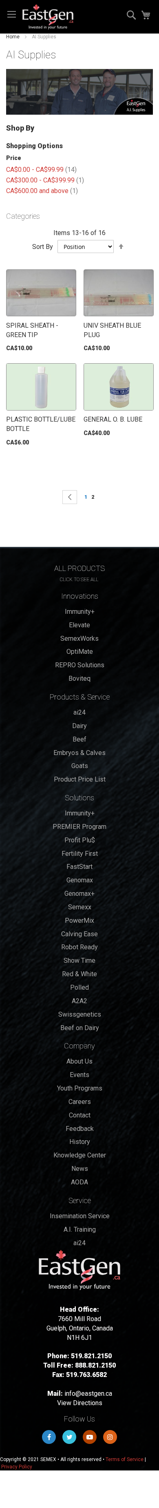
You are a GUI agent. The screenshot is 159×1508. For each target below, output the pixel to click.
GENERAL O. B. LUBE (113, 419)
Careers (79, 1102)
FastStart (79, 867)
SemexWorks (79, 638)
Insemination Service (80, 1216)
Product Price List (80, 779)
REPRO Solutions (79, 665)
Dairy (79, 726)
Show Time (79, 960)
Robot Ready (79, 947)
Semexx (79, 907)
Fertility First (80, 853)
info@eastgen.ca (88, 1393)
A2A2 (79, 1001)
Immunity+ (80, 611)
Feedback (80, 1129)
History (79, 1142)
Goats (79, 766)
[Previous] (69, 497)
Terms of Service (125, 1459)
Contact (80, 1115)
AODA (79, 1182)
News (79, 1169)
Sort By (42, 247)
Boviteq (79, 678)
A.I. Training (80, 1229)
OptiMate (79, 651)
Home (13, 37)
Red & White (79, 974)
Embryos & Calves (79, 753)
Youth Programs (79, 1088)
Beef (79, 739)
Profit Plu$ (79, 840)
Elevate (79, 625)
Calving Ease (79, 934)
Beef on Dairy (79, 1028)
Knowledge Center (79, 1155)
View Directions (79, 1403)
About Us (79, 1061)
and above (42, 191)
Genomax (79, 880)
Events (79, 1075)
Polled (79, 987)
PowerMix (79, 920)
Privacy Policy (16, 1467)
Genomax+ (79, 893)
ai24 (79, 712)
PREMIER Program (79, 827)
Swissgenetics (79, 1014)
